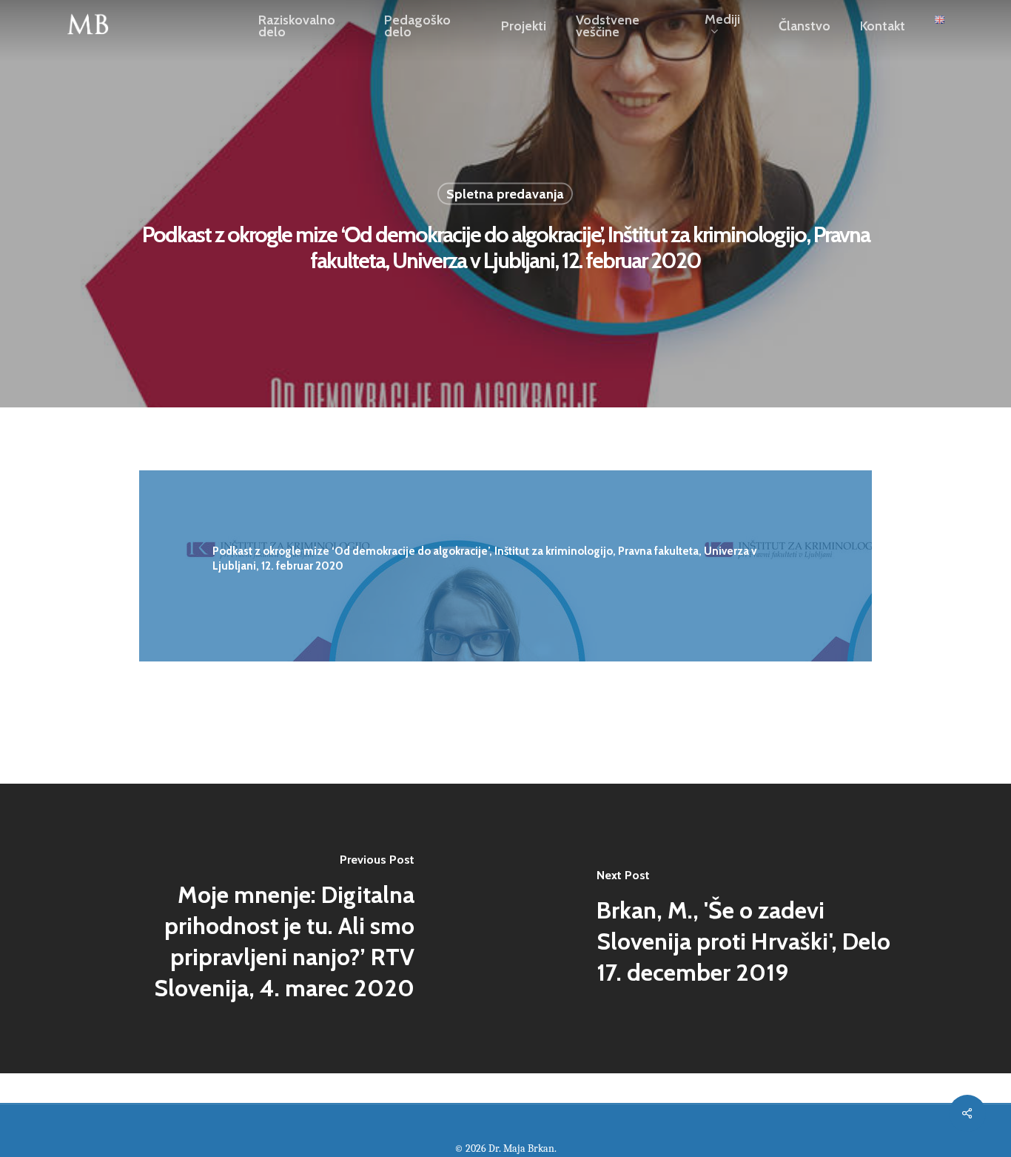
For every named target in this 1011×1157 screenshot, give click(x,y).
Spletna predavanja (505, 194)
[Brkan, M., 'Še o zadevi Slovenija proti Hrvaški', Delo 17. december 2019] (758, 928)
